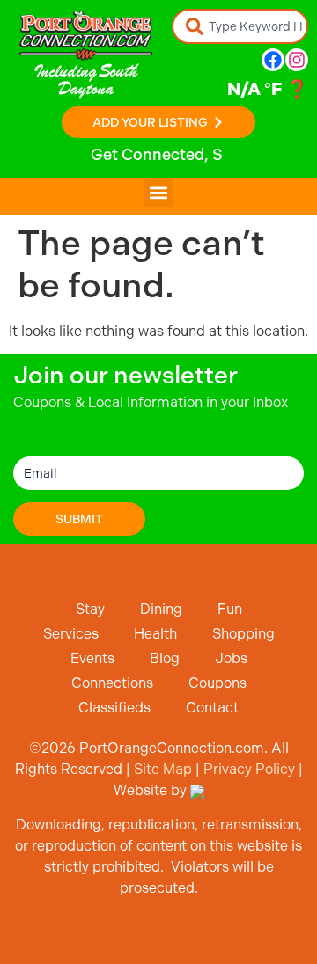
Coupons (217, 683)
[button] (158, 192)
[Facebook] (273, 59)
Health (155, 633)
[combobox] (240, 26)
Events (92, 658)
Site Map (163, 769)
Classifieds (114, 707)
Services (71, 633)
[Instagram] (296, 59)
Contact (212, 707)
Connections (112, 683)
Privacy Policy (249, 769)
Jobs (231, 658)
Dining (161, 609)
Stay (90, 609)
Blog (165, 658)
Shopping (243, 633)
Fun (229, 609)
